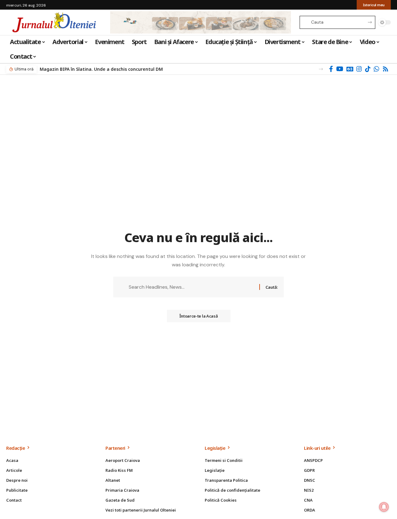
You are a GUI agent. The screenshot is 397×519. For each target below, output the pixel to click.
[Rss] (385, 69)
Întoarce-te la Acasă (198, 316)
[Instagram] (359, 69)
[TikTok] (368, 69)
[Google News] (350, 69)
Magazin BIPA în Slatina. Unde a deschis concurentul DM (101, 69)
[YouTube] (340, 69)
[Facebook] (331, 69)
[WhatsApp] (376, 69)
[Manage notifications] (384, 507)
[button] (321, 69)
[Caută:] (191, 287)
